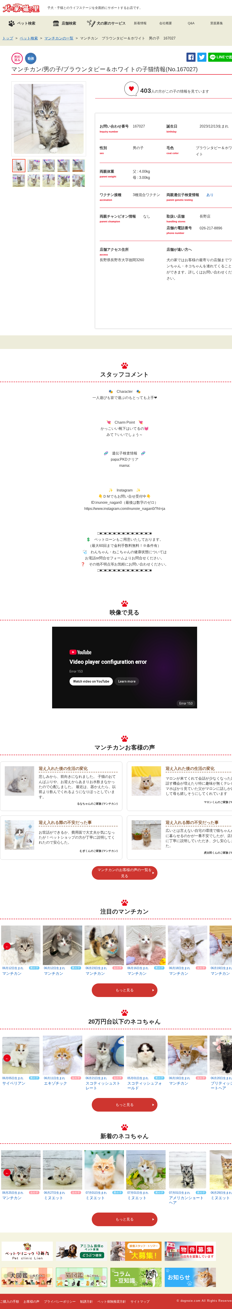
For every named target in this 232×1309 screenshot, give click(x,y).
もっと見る (125, 990)
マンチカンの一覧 (58, 38)
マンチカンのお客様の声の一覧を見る (124, 873)
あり (210, 195)
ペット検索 (29, 38)
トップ (7, 38)
